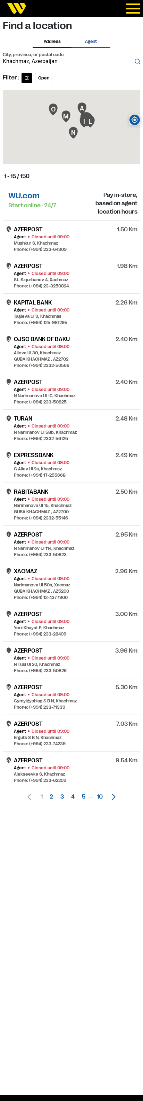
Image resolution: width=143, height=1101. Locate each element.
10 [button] (100, 797)
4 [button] (73, 797)
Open (43, 78)
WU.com (24, 195)
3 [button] (62, 797)
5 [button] (83, 797)
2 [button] (51, 797)
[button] (112, 796)
